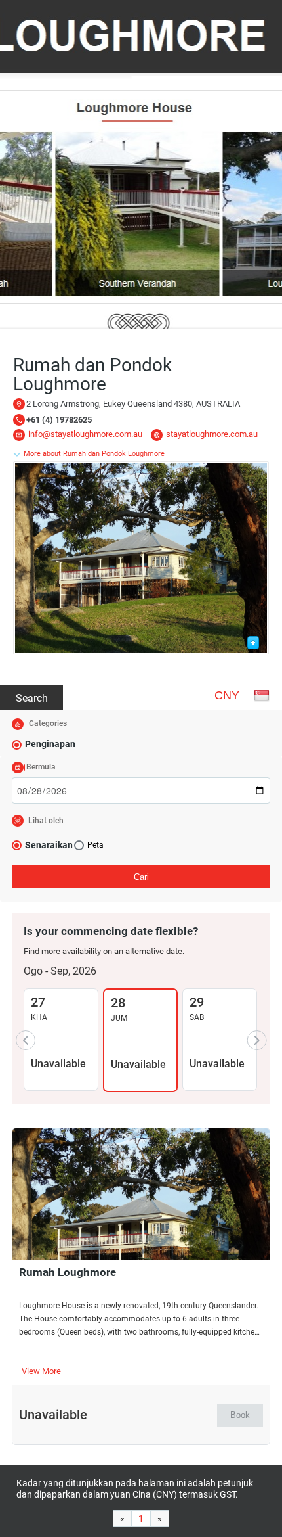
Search (32, 698)
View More (41, 1371)
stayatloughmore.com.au (212, 434)
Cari (141, 877)
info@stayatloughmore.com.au (85, 434)
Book (240, 1415)
